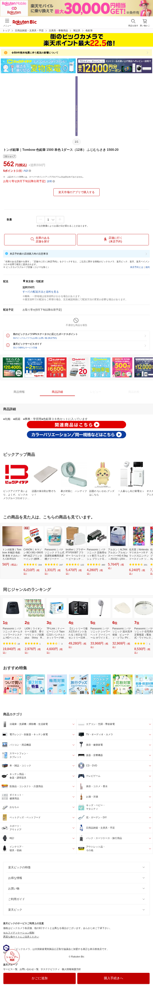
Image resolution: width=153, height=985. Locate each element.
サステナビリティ (50, 969)
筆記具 (76, 30)
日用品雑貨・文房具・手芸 (29, 30)
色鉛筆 (89, 30)
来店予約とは (136, 267)
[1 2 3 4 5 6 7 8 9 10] (50, 219)
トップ (6, 30)
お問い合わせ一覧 (29, 969)
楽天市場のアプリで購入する (76, 192)
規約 (147, 267)
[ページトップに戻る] (147, 972)
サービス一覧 (10, 969)
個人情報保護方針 (71, 969)
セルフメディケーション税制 (18, 932)
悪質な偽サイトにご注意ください (21, 936)
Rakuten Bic (25, 23)
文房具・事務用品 (58, 30)
